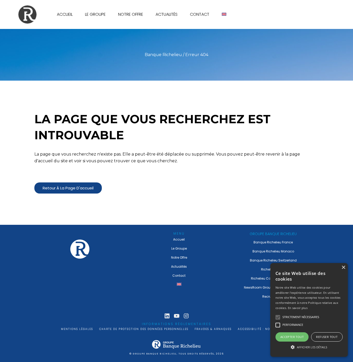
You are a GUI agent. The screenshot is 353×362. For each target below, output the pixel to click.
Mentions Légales (77, 329)
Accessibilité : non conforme (265, 329)
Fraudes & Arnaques (213, 329)
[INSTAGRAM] (186, 316)
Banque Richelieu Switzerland (273, 260)
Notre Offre (179, 257)
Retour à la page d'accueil (68, 188)
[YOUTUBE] (176, 316)
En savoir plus (298, 308)
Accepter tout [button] (292, 337)
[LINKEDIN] (167, 316)
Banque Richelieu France (273, 242)
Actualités (179, 266)
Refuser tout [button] (326, 337)
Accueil (179, 239)
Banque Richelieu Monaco (273, 251)
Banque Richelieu (163, 54)
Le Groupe (179, 248)
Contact (179, 275)
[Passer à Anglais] (224, 14)
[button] (309, 347)
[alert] (309, 310)
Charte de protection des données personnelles (143, 329)
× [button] (343, 267)
